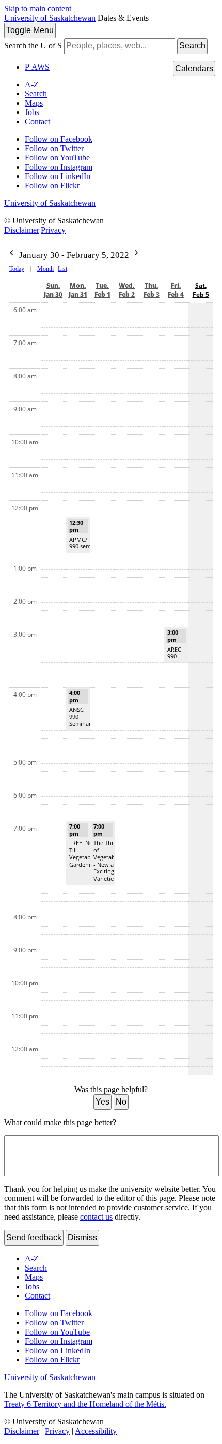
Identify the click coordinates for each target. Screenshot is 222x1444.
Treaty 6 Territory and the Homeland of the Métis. (85, 1404)
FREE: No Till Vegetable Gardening (83, 853)
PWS (37, 66)
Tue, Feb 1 (102, 290)
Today (16, 269)
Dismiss (82, 1237)
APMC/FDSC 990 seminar (85, 543)
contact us (96, 1216)
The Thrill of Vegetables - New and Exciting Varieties (107, 860)
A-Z (32, 84)
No (121, 1101)
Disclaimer (21, 229)
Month (45, 269)
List (62, 269)
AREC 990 (174, 652)
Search (192, 45)
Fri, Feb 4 (176, 290)
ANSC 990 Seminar (80, 717)
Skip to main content (37, 8)
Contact (37, 121)
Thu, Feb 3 (152, 290)
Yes (102, 1101)
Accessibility (96, 1430)
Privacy (53, 229)
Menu (30, 30)
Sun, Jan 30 (53, 290)
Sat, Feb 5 (201, 290)
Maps (34, 103)
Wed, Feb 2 (127, 290)
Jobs (32, 112)
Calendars (194, 68)
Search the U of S (33, 45)
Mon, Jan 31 (78, 290)
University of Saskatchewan (50, 17)
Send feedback (33, 1237)
